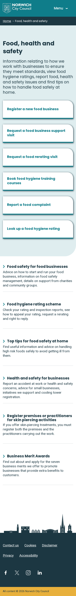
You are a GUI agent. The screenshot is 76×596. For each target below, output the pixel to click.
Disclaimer (49, 545)
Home (7, 21)
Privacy (8, 555)
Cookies (30, 545)
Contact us (11, 545)
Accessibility (28, 555)
